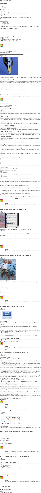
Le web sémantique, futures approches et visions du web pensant (14, 352)
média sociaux (3, 6)
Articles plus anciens (2, 11)
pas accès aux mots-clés (4, 331)
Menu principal (3, 3)
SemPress (11, 492)
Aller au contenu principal (3, 4)
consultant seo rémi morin (5, 1)
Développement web (4, 7)
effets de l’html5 (16, 198)
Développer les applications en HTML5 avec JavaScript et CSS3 (23, 17)
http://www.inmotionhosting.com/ (5, 475)
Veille (5, 52)
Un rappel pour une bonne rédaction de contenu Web (11, 54)
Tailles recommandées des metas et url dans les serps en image (13, 410)
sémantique (33, 134)
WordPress (6, 492)
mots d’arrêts (26, 89)
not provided (16, 330)
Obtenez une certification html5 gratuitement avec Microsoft (13, 12)
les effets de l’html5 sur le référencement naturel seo (15, 39)
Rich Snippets (12, 367)
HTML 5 (4, 52)
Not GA (19, 281)
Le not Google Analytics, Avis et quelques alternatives (12, 306)
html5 (9, 52)
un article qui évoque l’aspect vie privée (9, 335)
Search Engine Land (11, 330)
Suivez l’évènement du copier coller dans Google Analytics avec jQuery (15, 255)
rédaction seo (8, 106)
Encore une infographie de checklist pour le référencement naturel (14, 456)
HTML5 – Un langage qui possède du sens (9, 108)
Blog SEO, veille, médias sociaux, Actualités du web (5, 0)
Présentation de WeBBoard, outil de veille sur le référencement (14, 209)
